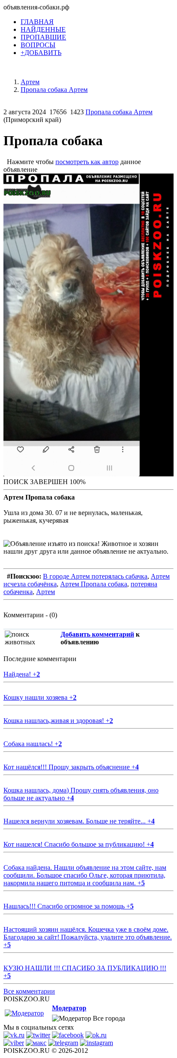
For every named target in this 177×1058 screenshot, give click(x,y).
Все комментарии (29, 991)
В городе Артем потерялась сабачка (95, 576)
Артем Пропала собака (93, 584)
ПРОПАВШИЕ (43, 37)
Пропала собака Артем (119, 112)
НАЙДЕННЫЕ (43, 29)
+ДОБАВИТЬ (41, 52)
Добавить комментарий (97, 634)
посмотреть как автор (87, 161)
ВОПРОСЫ (38, 45)
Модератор (69, 1008)
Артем (45, 591)
